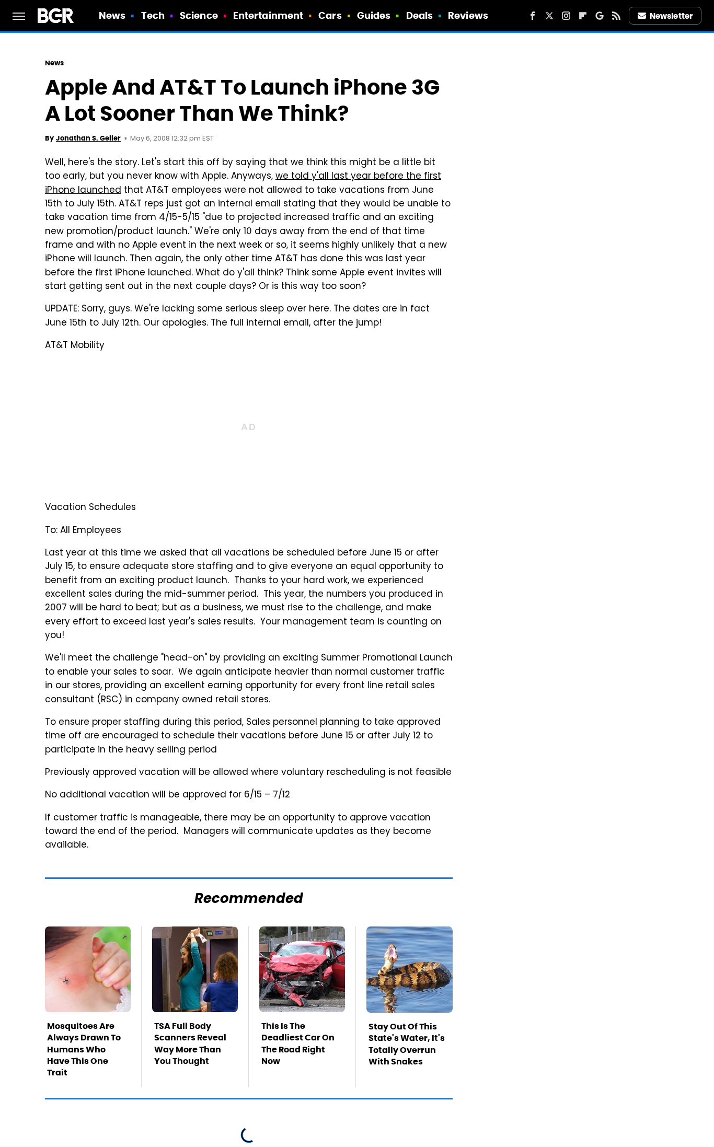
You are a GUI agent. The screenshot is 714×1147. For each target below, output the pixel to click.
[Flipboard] (583, 15)
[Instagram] (566, 15)
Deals (419, 15)
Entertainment (268, 15)
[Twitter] (549, 15)
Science (199, 15)
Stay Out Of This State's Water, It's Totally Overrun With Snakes (406, 1044)
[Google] (599, 15)
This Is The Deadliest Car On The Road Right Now (298, 1044)
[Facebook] (532, 15)
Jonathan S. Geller (88, 138)
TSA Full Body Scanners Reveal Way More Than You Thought (190, 1044)
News (112, 15)
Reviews (468, 15)
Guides (374, 15)
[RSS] (616, 15)
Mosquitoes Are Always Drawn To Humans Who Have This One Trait (84, 1050)
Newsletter (671, 16)
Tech (153, 15)
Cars (329, 15)
